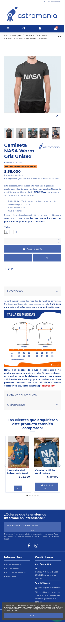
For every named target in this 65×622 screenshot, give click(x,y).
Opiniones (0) (16, 404)
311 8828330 (44, 583)
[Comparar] (18, 467)
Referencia (9, 162)
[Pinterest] (12, 269)
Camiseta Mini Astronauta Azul (17, 472)
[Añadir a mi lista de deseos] (18, 257)
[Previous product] (59, 37)
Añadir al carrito (34, 249)
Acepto (33, 615)
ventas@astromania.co (49, 587)
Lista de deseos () (53, 1)
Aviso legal (11, 576)
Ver (18, 488)
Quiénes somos (13, 564)
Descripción (15, 291)
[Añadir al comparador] (47, 257)
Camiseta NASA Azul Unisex (45, 472)
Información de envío (16, 572)
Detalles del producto (22, 395)
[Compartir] (5, 269)
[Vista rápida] (22, 467)
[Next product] (60, 37)
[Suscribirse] (32, 530)
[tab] (32, 291)
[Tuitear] (9, 269)
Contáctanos (12, 568)
